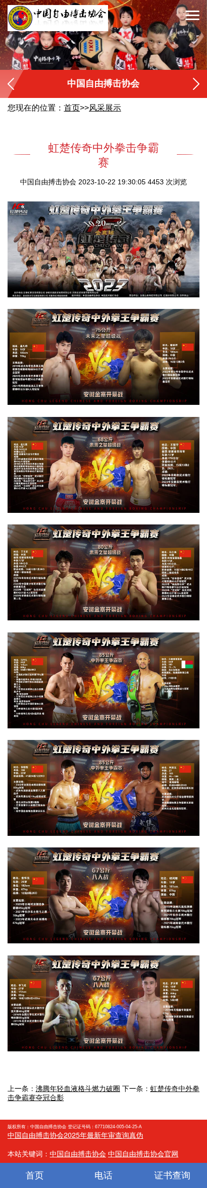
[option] (103, 35)
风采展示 (105, 107)
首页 (72, 107)
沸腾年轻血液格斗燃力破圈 (78, 1089)
